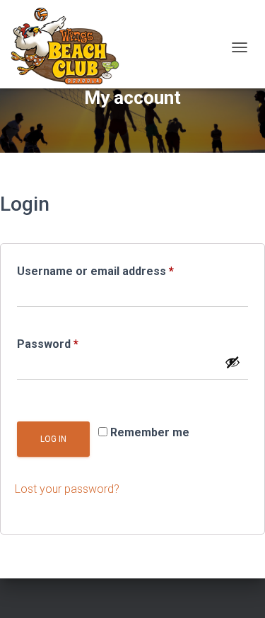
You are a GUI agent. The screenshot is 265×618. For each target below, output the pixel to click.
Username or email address (119, 271)
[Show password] (232, 362)
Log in (53, 439)
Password (71, 344)
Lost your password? (67, 489)
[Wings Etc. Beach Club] (70, 47)
